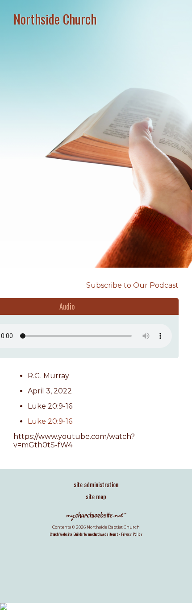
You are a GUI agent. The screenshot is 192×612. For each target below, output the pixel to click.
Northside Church (54, 18)
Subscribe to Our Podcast (131, 285)
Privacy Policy (131, 534)
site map (96, 496)
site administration (96, 484)
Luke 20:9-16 (50, 421)
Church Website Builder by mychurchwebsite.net (84, 534)
